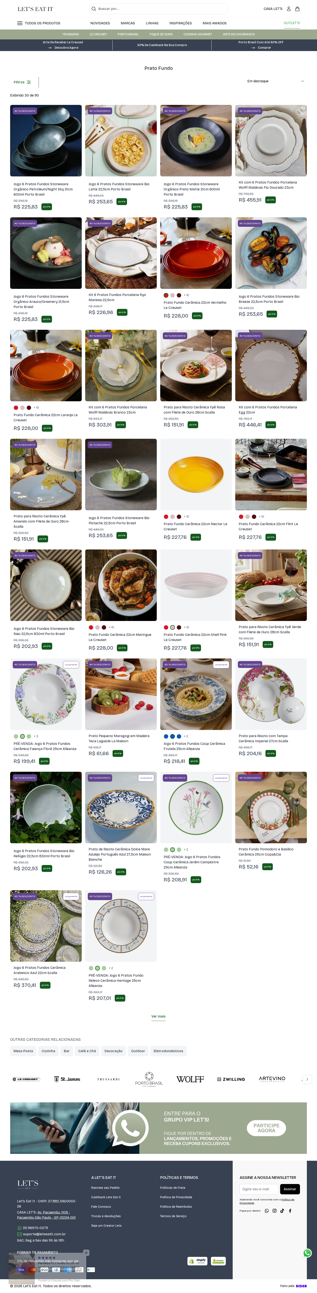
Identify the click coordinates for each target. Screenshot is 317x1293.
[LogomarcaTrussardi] (108, 1079)
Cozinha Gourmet (198, 34)
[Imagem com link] (158, 1128)
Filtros (19, 82)
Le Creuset (98, 34)
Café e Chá (87, 1051)
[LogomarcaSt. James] (67, 1079)
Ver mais (158, 1016)
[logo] (35, 8)
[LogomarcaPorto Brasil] (149, 1079)
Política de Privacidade (176, 1197)
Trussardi (70, 34)
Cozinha (48, 1051)
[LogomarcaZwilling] (231, 1079)
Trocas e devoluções (106, 1216)
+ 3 (36, 736)
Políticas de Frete (172, 1188)
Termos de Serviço (173, 1216)
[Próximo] (307, 1079)
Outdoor (138, 1051)
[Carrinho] (297, 8)
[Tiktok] (282, 1210)
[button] (62, 47)
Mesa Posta (23, 1051)
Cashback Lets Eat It (106, 1197)
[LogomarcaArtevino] (272, 1079)
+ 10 (186, 295)
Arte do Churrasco (239, 34)
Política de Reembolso (176, 1207)
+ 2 (186, 736)
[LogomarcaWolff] (190, 1079)
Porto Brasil (128, 34)
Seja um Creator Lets (106, 1226)
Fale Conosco (101, 1207)
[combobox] (158, 8)
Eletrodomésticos (168, 1051)
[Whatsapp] (266, 1210)
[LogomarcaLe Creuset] (26, 1079)
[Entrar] (288, 8)
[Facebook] (290, 1210)
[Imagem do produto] (46, 140)
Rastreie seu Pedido (105, 1188)
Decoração (113, 1051)
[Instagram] (274, 1210)
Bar (67, 1051)
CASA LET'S (273, 9)
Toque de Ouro (161, 34)
